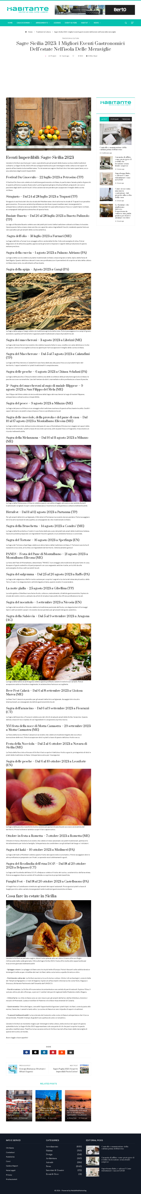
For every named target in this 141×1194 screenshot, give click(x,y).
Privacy (9, 1175)
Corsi (8, 1161)
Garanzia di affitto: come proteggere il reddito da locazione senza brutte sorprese (123, 161)
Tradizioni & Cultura (70, 38)
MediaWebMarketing (78, 1190)
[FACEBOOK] (26, 1052)
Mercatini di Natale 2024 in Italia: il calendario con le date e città (48, 1111)
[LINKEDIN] (44, 1052)
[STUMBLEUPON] (61, 1052)
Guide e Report (12, 1166)
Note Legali (10, 1170)
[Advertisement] (70, 77)
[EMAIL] (70, 1052)
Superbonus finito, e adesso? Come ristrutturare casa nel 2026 (122, 176)
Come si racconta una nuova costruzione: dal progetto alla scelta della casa (123, 193)
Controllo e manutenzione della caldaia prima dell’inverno (113, 148)
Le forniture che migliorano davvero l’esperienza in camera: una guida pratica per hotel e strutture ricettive (123, 211)
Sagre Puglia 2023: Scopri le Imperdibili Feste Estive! (65, 1069)
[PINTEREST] (53, 1052)
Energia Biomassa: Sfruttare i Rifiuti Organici (32, 1069)
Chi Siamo (10, 1148)
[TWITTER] (35, 1052)
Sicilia (58, 157)
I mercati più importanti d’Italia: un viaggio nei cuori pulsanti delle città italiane (18, 1111)
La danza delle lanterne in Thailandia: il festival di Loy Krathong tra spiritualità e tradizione (77, 1111)
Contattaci (10, 1152)
